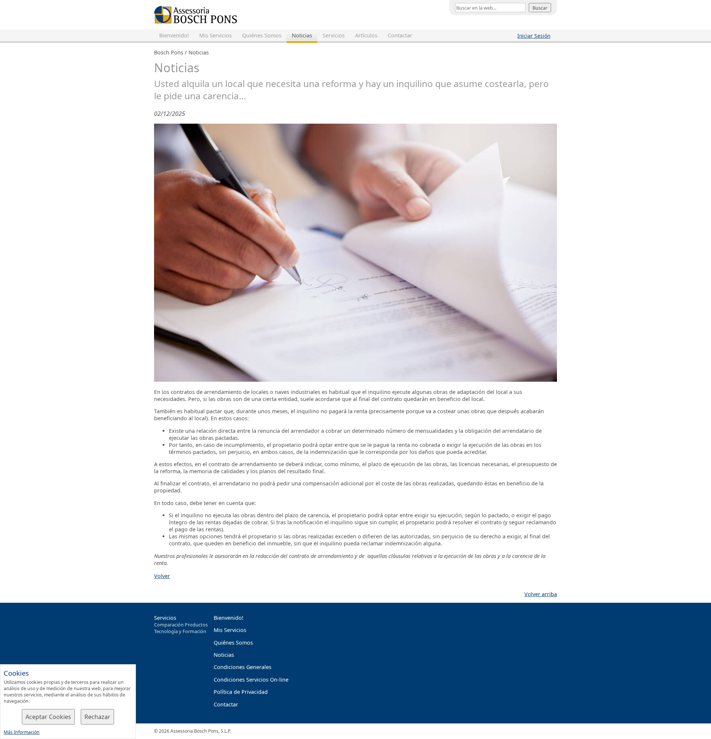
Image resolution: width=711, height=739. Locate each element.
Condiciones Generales (242, 667)
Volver (162, 575)
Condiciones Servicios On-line (251, 679)
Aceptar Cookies (48, 717)
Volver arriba (540, 594)
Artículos (366, 35)
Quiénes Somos (261, 35)
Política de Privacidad (241, 691)
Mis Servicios (215, 35)
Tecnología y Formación (180, 631)
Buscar (540, 7)
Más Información (22, 732)
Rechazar (97, 717)
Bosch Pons (168, 52)
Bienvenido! (174, 35)
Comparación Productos (181, 624)
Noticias (302, 35)
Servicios (334, 35)
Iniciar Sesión (533, 35)
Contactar (400, 35)
